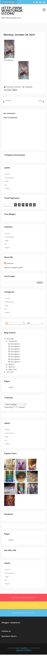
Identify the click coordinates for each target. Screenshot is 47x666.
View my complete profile (13, 267)
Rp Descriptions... (14, 344)
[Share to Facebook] (14, 90)
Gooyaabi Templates (23, 650)
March (11, 369)
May (10, 364)
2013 (9, 372)
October (12, 341)
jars (6, 185)
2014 (9, 339)
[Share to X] (12, 90)
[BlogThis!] (9, 90)
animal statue (9, 178)
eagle (7, 181)
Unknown (9, 263)
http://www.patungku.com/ (12, 10)
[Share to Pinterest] (16, 90)
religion (7, 188)
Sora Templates (22, 648)
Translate (21, 407)
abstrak (7, 174)
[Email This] (7, 90)
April (10, 367)
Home (11, 387)
